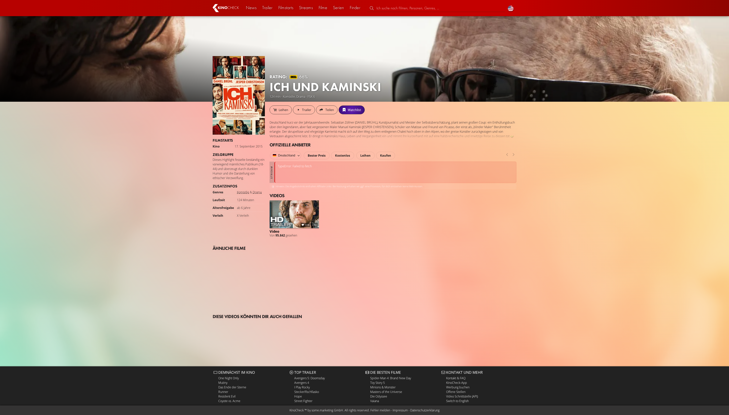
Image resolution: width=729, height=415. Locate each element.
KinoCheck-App (456, 383)
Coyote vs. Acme (229, 401)
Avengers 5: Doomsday (309, 378)
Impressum (400, 410)
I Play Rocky (302, 387)
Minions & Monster (383, 387)
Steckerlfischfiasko (306, 392)
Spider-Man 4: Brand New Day (390, 378)
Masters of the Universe (386, 392)
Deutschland (286, 155)
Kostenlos (342, 155)
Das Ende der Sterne (232, 387)
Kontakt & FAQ (455, 378)
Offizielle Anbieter (290, 145)
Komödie (243, 192)
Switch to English (457, 401)
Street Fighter (303, 401)
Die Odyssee (378, 396)
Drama (257, 192)
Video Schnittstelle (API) (462, 396)
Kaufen (385, 155)
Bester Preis (317, 155)
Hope (298, 396)
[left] (507, 154)
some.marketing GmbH (327, 410)
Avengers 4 (301, 383)
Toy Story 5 (377, 383)
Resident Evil (227, 396)
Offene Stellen (455, 392)
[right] (513, 154)
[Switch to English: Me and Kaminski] (510, 8)
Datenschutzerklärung (424, 410)
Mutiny (222, 383)
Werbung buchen (457, 387)
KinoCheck (297, 410)
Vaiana (374, 401)
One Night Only (228, 378)
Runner (223, 392)
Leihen (365, 155)
